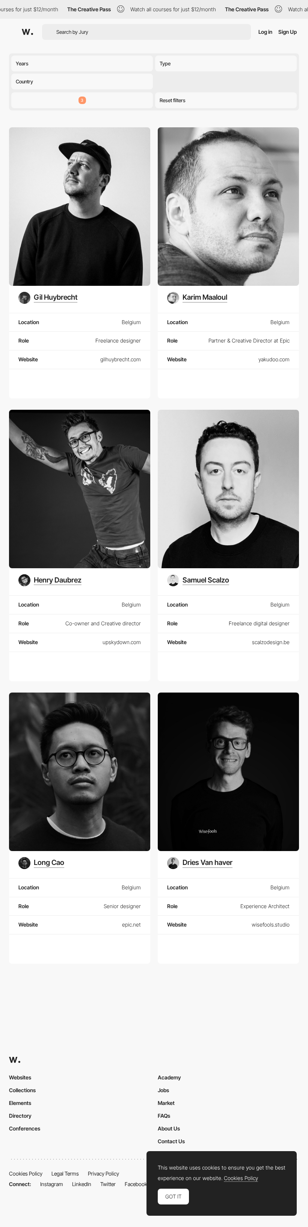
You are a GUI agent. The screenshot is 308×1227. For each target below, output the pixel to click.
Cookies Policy (25, 1173)
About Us (169, 1128)
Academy (169, 1077)
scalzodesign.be (271, 642)
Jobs (163, 1090)
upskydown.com (122, 642)
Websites (20, 1077)
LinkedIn (81, 1184)
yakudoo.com (274, 359)
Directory (20, 1115)
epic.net (131, 924)
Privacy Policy (103, 1173)
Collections (22, 1090)
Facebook (136, 1184)
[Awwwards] (27, 32)
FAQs (164, 1115)
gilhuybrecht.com (120, 359)
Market (166, 1103)
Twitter (108, 1184)
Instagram (51, 1184)
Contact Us (171, 1141)
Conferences (24, 1128)
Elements (20, 1103)
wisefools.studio (271, 924)
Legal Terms (65, 1173)
